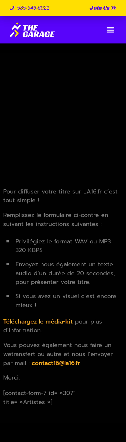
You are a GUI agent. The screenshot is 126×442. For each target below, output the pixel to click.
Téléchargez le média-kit (38, 321)
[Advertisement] (63, 118)
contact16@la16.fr (55, 363)
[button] (110, 30)
